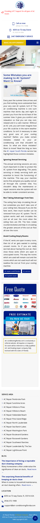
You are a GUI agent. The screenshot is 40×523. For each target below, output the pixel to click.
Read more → (27, 485)
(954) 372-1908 (22, 26)
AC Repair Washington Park (15, 430)
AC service (26, 271)
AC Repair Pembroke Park (14, 399)
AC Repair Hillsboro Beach (14, 411)
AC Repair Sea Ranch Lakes (15, 426)
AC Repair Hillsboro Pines (14, 407)
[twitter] (22, 17)
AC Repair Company (21, 515)
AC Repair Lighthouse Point (15, 450)
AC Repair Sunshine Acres (14, 403)
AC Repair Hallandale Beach (15, 415)
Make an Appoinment (14, 42)
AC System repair (11, 276)
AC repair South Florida (17, 151)
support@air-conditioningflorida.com (20, 505)
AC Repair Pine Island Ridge (15, 419)
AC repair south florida (12, 271)
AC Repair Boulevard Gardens (16, 434)
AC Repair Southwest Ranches (16, 442)
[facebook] (18, 17)
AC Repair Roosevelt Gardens (16, 438)
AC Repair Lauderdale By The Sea (17, 446)
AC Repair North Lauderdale (15, 423)
